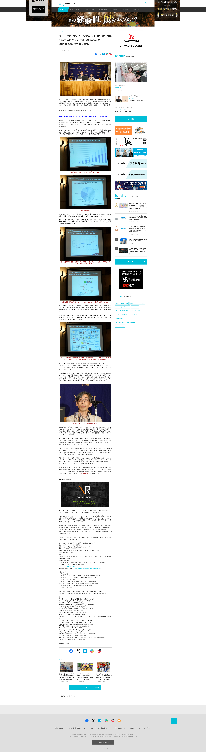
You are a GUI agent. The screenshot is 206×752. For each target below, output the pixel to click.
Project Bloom (119, 318)
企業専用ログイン (102, 742)
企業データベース (76, 10)
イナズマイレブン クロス (122, 303)
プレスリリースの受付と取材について (100, 728)
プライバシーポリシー (145, 728)
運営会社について (59, 728)
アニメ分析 (135, 10)
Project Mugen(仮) (135, 311)
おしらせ (132, 728)
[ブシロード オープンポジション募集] (131, 41)
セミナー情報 (102, 10)
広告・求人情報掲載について (77, 728)
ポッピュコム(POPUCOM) (122, 311)
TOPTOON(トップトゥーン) (122, 307)
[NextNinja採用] (131, 279)
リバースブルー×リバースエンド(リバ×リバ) (127, 314)
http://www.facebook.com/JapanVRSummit (88, 568)
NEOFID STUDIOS (120, 326)
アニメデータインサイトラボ (137, 303)
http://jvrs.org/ (70, 566)
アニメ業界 (124, 10)
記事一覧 (63, 10)
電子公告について (120, 728)
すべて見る (85, 688)
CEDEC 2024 (135, 307)
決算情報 (114, 10)
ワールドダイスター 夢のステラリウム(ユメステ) (127, 322)
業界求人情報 (90, 10)
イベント (62, 32)
